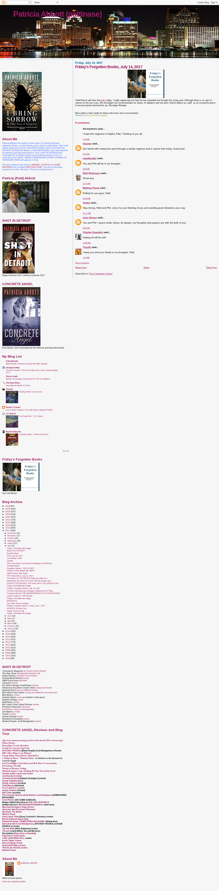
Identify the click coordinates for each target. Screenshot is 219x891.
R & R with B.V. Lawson (13, 788)
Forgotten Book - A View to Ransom (33, 434)
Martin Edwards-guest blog (15, 819)
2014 (8, 636)
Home (146, 267)
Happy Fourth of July (15, 611)
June (9, 616)
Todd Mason (8, 785)
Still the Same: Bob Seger (17, 573)
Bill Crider (7, 793)
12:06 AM (87, 243)
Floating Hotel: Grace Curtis (30, 392)
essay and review (44, 688)
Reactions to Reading (24, 833)
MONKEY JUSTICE (40, 165)
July (9, 546)
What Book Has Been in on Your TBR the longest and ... (30, 581)
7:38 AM (86, 139)
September (12, 541)
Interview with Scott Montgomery (18, 824)
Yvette (86, 202)
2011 (8, 645)
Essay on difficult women (26, 690)
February (11, 626)
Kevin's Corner (13, 407)
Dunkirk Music (13, 553)
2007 (8, 655)
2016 (8, 631)
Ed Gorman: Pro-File (11, 766)
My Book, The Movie (12, 812)
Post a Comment (82, 263)
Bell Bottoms (12, 601)
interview (23, 680)
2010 (8, 647)
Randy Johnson (9, 783)
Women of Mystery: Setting (14, 768)
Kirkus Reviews (8, 743)
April (9, 621)
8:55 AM (86, 169)
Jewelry (10, 561)
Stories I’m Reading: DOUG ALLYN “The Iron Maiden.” (28, 379)
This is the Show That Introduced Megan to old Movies (29, 563)
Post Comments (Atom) (100, 273)
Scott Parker (8, 800)
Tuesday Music (13, 566)
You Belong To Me (14, 558)
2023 (8, 514)
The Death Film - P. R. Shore (31, 416)
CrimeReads (12, 361)
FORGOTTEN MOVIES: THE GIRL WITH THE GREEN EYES (33, 583)
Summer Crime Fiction (27, 676)
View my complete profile (13, 881)
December (12, 533)
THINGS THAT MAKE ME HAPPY (21, 571)
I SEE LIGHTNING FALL (13, 838)
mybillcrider (89, 158)
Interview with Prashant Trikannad (18, 809)
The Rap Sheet (13, 383)
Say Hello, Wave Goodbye (18, 603)
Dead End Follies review (13, 845)
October (11, 538)
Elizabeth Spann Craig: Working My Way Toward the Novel (28, 771)
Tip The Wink (8, 828)
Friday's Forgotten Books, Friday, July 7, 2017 (26, 606)
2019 (8, 525)
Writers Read (8, 814)
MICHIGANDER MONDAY (31, 804)
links (103, 100)
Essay (26, 678)
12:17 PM (87, 213)
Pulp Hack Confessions (13, 836)
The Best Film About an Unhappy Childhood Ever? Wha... (30, 591)
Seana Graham (9, 790)
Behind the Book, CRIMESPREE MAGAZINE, (24, 821)
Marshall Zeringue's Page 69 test (18, 807)
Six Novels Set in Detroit (34, 671)
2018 (8, 528)
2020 (8, 522)
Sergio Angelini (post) (12, 781)
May (9, 618)
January (11, 628)
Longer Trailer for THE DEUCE (20, 596)
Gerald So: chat (15, 748)
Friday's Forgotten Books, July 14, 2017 (23, 588)
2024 (8, 511)
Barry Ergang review (12, 843)
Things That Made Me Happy (19, 586)
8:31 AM (86, 154)
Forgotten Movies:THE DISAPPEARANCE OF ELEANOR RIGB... (34, 593)
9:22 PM (86, 228)
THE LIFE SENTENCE (39, 802)
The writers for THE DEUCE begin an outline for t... (28, 578)
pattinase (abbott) (29, 863)
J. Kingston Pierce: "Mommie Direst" (18, 758)
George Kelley (13, 367)
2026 (8, 506)
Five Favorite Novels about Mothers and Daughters (27, 795)
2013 (8, 639)
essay (16, 695)
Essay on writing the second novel (41, 692)
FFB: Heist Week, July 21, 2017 (20, 576)
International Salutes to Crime (18, 385)
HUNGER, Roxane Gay (17, 608)
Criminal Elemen (10, 778)
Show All (66, 451)
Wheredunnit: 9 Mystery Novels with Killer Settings (26, 364)
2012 (8, 642)
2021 (8, 520)
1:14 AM (86, 258)
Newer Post (81, 267)
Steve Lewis (12, 376)
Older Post (211, 267)
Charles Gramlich (93, 232)
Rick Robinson (91, 173)
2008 (8, 653)
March (10, 623)
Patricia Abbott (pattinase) (57, 14)
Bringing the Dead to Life (28, 673)
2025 (8, 509)
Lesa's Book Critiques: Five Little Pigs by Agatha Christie (29, 410)
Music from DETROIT (16, 551)
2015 (8, 634)
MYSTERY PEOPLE (11, 750)
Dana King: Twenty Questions (15, 745)
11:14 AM (86, 184)
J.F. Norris (11, 413)
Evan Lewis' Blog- (11, 816)
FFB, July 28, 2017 (15, 556)
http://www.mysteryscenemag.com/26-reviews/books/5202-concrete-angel (32, 740)
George (87, 143)
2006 (8, 658)
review (15, 683)
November (12, 536)
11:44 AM (86, 198)
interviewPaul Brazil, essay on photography (18, 708)
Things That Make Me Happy (19, 548)
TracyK (87, 247)
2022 (8, 517)
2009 (8, 650)
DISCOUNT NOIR (34, 167)
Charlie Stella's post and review (17, 773)
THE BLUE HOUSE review (14, 848)
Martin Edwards (13, 432)
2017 (8, 530)
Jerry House (90, 217)
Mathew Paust (91, 187)
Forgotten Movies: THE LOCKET (20, 568)
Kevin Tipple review (11, 840)
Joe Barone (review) (12, 776)
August (10, 543)
